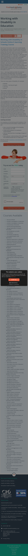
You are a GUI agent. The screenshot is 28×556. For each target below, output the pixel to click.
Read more (13, 276)
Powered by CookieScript (14, 284)
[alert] (14, 278)
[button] (14, 282)
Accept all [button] (14, 279)
